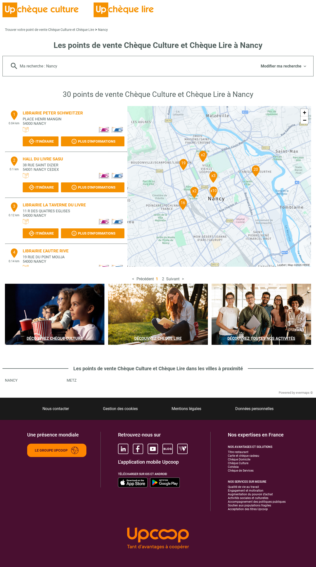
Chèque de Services (241, 470)
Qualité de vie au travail (243, 487)
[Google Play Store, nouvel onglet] (165, 482)
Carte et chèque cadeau (243, 456)
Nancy (103, 30)
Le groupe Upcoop (51, 450)
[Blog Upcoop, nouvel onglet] (167, 449)
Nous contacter (55, 408)
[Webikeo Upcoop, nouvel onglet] (182, 449)
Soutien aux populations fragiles (249, 505)
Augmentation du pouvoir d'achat (250, 494)
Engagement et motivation (245, 490)
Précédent (145, 279)
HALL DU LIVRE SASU (43, 158)
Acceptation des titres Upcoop (248, 509)
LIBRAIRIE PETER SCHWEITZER (53, 112)
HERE (306, 265)
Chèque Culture (238, 463)
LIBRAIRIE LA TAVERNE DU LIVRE (54, 204)
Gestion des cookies (120, 408)
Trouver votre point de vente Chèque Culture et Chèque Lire (49, 30)
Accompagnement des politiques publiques (257, 501)
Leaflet (281, 265)
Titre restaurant (238, 452)
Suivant (172, 279)
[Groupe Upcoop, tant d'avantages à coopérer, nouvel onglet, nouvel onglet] (158, 538)
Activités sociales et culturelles (248, 498)
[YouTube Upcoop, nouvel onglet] (153, 449)
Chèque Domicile (239, 459)
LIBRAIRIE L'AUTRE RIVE (46, 250)
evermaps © (304, 392)
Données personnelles (254, 408)
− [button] (304, 120)
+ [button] (304, 112)
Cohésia (233, 467)
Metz (72, 380)
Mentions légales (186, 408)
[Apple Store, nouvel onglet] (133, 482)
